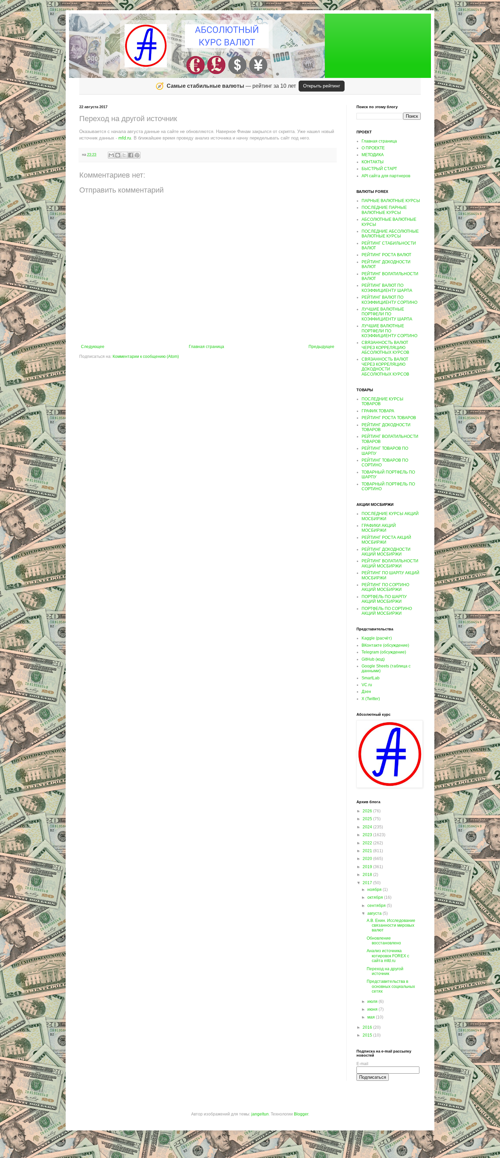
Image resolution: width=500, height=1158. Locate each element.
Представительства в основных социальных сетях (391, 986)
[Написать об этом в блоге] (117, 155)
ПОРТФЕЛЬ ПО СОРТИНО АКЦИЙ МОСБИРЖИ (387, 611)
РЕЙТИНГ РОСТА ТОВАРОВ (389, 417)
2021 (368, 850)
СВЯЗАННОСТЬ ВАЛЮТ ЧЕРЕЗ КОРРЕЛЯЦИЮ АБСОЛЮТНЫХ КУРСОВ (385, 347)
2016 (368, 1027)
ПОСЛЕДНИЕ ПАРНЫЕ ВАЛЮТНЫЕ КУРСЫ (384, 210)
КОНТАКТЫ (373, 162)
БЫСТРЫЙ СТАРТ (379, 168)
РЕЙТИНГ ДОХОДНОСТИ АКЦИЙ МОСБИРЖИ (386, 552)
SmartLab (371, 678)
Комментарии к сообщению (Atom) (146, 356)
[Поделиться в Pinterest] (137, 155)
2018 (368, 874)
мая (371, 1017)
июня (373, 1009)
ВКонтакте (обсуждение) (385, 645)
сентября (377, 905)
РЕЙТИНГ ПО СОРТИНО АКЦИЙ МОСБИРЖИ (385, 587)
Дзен (366, 691)
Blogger (301, 1114)
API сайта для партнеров (386, 175)
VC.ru (367, 684)
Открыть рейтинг (321, 85)
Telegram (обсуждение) (384, 652)
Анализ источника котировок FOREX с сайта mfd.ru (388, 955)
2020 (368, 858)
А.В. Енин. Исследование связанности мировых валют (391, 925)
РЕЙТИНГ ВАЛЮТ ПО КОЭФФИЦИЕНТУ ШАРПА (387, 288)
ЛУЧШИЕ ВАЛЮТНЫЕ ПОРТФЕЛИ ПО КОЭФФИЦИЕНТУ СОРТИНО (389, 331)
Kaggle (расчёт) (377, 638)
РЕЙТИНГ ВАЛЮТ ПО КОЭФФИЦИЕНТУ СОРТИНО (389, 299)
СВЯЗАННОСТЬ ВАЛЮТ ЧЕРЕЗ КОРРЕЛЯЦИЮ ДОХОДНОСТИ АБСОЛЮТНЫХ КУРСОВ (385, 366)
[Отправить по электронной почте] (111, 155)
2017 (368, 882)
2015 (368, 1035)
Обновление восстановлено (384, 940)
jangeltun (260, 1114)
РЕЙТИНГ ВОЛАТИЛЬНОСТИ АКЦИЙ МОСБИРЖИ (390, 563)
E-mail (362, 1063)
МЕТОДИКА (373, 154)
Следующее (92, 346)
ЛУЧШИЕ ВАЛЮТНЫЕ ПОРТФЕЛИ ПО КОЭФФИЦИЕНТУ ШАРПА (387, 314)
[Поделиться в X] (124, 155)
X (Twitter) (371, 698)
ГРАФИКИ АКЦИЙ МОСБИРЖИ (379, 528)
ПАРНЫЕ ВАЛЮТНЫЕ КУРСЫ (391, 200)
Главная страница (206, 346)
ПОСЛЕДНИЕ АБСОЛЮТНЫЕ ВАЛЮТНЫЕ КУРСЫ (390, 233)
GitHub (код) (373, 659)
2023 (368, 834)
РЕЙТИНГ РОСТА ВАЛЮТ (386, 254)
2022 (368, 843)
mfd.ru (124, 137)
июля (373, 1001)
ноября (375, 889)
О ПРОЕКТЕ (373, 148)
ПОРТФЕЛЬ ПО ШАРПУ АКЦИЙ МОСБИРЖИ (384, 599)
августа (375, 913)
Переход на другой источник (385, 971)
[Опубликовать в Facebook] (130, 155)
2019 (368, 866)
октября (375, 897)
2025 (368, 818)
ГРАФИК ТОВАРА (378, 411)
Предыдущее (321, 346)
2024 (368, 827)
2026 (368, 811)
